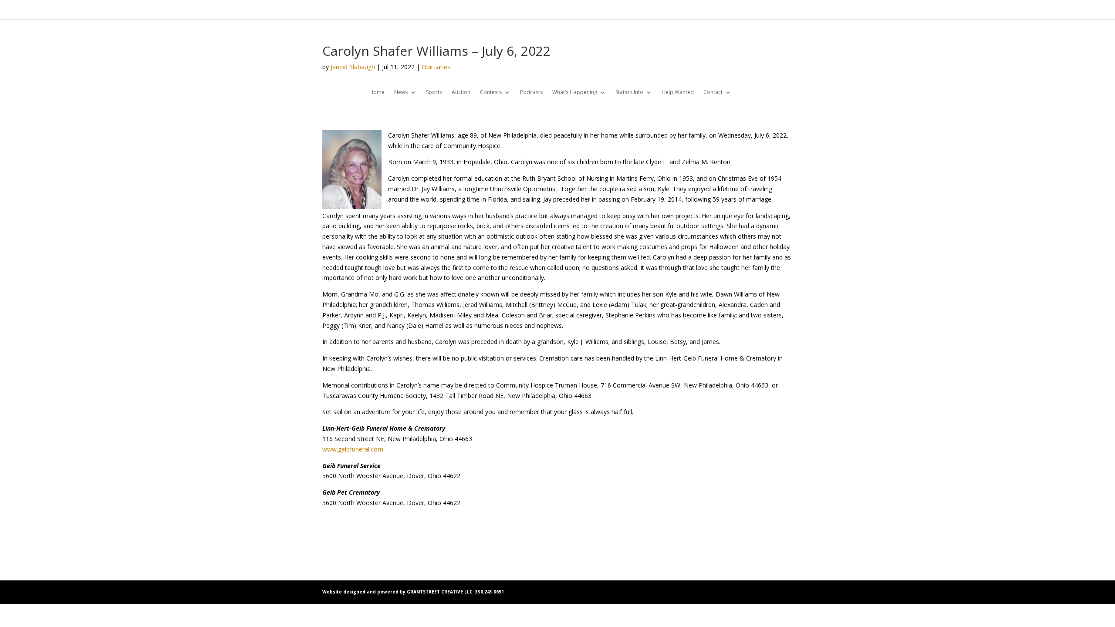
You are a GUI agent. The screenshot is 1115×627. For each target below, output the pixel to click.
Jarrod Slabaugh (353, 67)
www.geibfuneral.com (352, 449)
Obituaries (436, 67)
